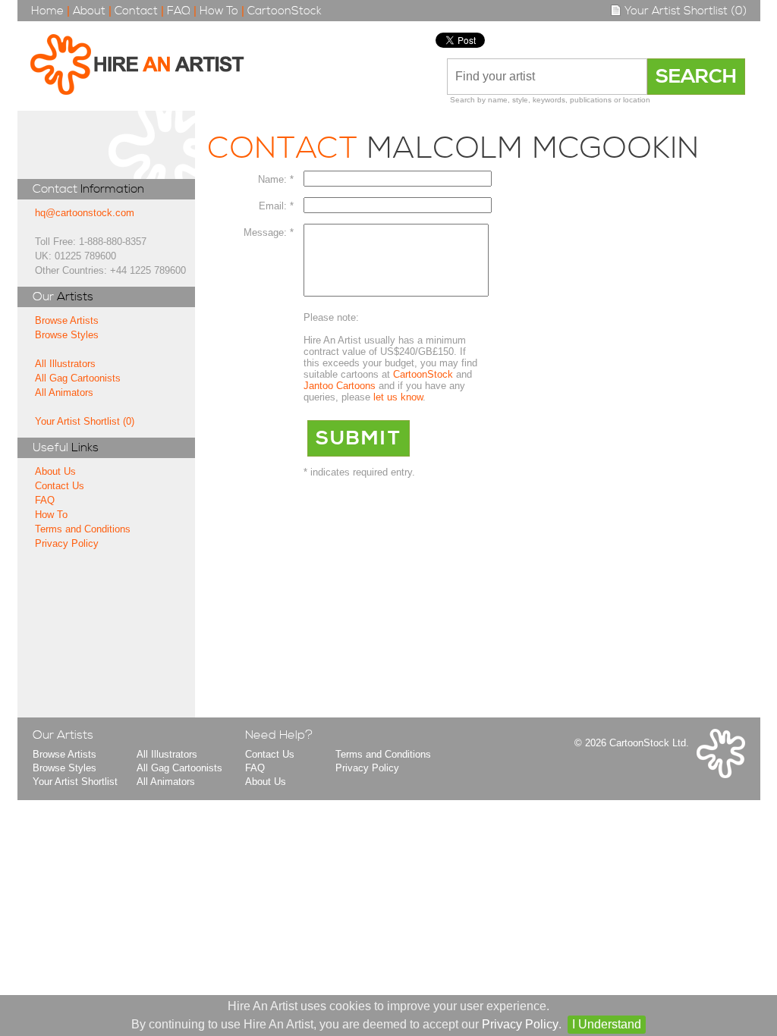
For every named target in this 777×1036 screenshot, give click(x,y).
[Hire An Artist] (145, 66)
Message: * (269, 232)
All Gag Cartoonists (78, 378)
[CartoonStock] (721, 774)
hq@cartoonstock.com (84, 212)
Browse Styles (67, 335)
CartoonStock (284, 11)
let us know (398, 397)
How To (219, 11)
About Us (55, 471)
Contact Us (59, 485)
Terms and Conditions (83, 529)
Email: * (276, 206)
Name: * (276, 179)
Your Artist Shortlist (75, 781)
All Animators (64, 392)
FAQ (178, 11)
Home (47, 11)
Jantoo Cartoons (340, 385)
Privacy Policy (67, 543)
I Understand (606, 1024)
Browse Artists (67, 320)
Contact (136, 11)
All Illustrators (65, 363)
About (89, 11)
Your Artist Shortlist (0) (684, 11)
